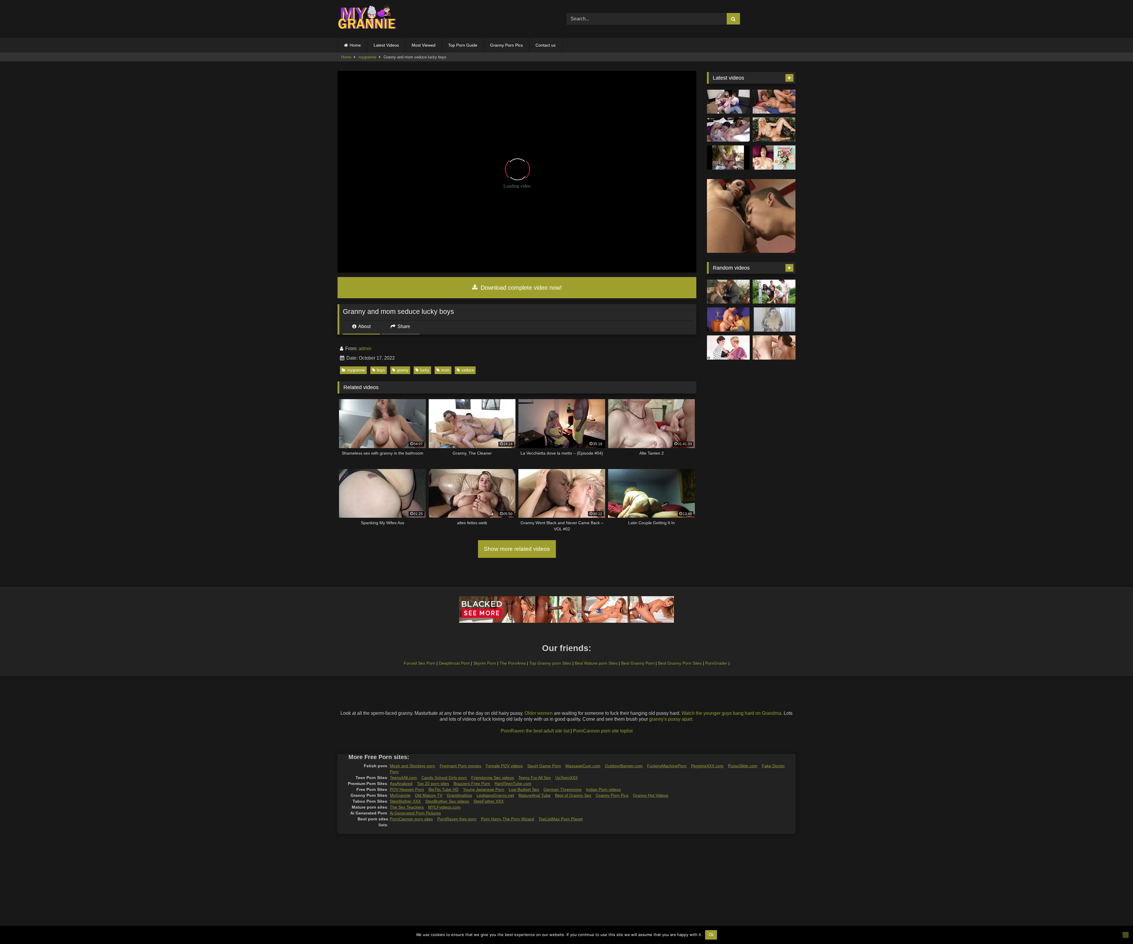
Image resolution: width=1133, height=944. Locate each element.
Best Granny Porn (637, 663)
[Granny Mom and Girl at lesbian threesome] (728, 129)
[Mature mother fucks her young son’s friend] (774, 347)
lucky (424, 370)
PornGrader (716, 663)
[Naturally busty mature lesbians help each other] (728, 347)
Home (355, 45)
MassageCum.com (582, 765)
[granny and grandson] (728, 319)
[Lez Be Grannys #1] (728, 157)
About (364, 326)
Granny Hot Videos (650, 795)
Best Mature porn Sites (596, 663)
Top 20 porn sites (433, 783)
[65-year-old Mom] (774, 102)
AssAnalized (401, 783)
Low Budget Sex (524, 789)
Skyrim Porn (484, 663)
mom (445, 370)
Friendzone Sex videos (492, 777)
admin (364, 348)
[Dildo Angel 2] (774, 157)
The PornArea (513, 663)
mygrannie (367, 57)
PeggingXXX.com (707, 765)
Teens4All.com (403, 777)
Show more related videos (517, 549)
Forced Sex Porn (419, 663)
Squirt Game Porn (544, 765)
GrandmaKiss (459, 795)
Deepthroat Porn (454, 663)
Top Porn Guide (462, 45)
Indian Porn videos (603, 789)
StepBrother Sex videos (447, 801)
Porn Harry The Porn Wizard (507, 819)
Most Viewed (423, 45)
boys (381, 370)
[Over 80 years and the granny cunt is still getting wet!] (728, 292)
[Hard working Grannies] (774, 292)
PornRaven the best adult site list (535, 730)
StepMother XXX (405, 801)
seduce (467, 370)
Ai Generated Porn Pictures (415, 813)
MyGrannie (400, 795)
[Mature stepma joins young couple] (728, 102)
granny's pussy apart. (671, 719)
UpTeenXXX (566, 777)
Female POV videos (504, 765)
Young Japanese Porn (483, 789)
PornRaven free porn (457, 819)
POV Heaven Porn (407, 789)
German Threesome (562, 789)
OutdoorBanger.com (624, 765)
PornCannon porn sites (411, 819)
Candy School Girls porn (444, 777)
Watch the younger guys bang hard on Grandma (731, 713)
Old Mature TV (428, 795)
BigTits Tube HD (443, 789)
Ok (711, 934)
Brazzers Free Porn (471, 783)
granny (402, 370)
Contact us (546, 45)
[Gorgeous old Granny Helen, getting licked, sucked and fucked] (774, 319)
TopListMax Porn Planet (560, 819)
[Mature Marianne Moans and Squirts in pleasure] (774, 129)
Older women (539, 713)
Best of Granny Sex (573, 795)
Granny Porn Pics (506, 45)
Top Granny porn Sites (550, 663)
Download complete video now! (520, 287)
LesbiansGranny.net (495, 795)
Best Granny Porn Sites (680, 663)
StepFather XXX (489, 801)
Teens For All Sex (534, 777)
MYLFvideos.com (444, 807)
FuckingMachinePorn (667, 765)
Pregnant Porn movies (460, 765)
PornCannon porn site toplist (603, 730)
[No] (1126, 935)
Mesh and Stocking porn (412, 765)
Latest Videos (386, 45)
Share (403, 326)
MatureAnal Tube (534, 795)
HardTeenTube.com (513, 783)
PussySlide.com (742, 765)
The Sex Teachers (407, 807)
